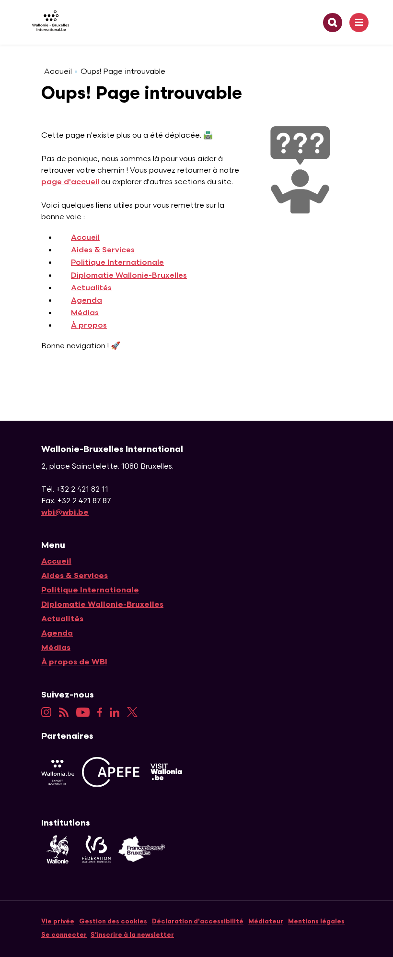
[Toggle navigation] (359, 22)
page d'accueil (70, 182)
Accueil (58, 71)
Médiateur (265, 921)
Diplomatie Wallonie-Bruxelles (129, 275)
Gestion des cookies (113, 921)
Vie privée (57, 921)
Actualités (91, 288)
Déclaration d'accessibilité (197, 921)
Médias (85, 313)
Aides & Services (103, 250)
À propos (89, 325)
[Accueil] (47, 22)
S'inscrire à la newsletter (132, 935)
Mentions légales (316, 921)
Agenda (86, 300)
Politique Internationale (117, 262)
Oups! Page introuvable (123, 71)
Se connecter (64, 935)
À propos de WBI (74, 662)
